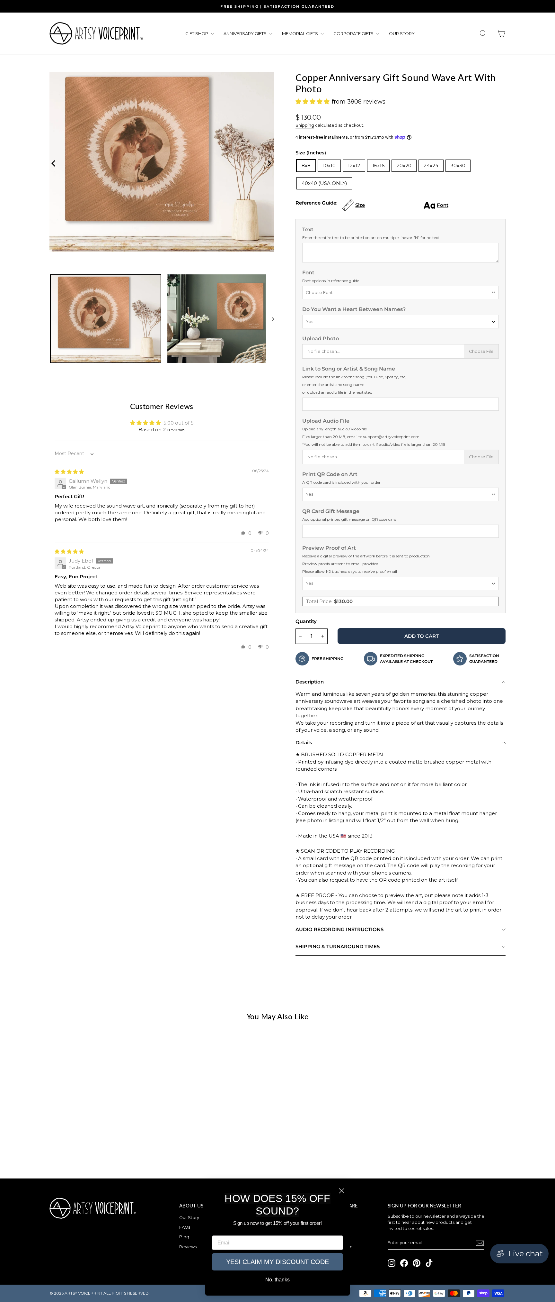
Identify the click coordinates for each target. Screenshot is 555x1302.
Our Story (189, 1217)
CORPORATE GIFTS (353, 33)
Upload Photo (320, 338)
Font (442, 205)
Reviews (188, 1246)
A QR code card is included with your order (341, 482)
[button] (243, 532)
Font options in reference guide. (331, 280)
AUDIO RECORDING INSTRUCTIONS (339, 929)
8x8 (306, 165)
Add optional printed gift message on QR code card (349, 519)
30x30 (458, 165)
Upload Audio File (373, 432)
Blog (184, 1236)
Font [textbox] (331, 276)
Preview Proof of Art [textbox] (366, 559)
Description (309, 682)
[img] (69, 472)
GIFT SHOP (197, 33)
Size (360, 205)
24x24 (431, 165)
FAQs (184, 1227)
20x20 (404, 165)
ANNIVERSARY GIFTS (246, 33)
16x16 (378, 165)
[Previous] (52, 162)
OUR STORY (402, 33)
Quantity (306, 621)
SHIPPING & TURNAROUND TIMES (337, 946)
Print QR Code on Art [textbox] (341, 478)
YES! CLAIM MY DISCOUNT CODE (277, 1261)
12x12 (354, 165)
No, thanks (277, 1279)
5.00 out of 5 (178, 423)
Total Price (329, 601)
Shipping (304, 125)
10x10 (329, 165)
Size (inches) (310, 153)
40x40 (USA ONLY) (324, 183)
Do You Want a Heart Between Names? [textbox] (354, 309)
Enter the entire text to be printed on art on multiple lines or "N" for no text (370, 237)
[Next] (267, 162)
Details (303, 742)
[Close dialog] (341, 1191)
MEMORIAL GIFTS (300, 33)
